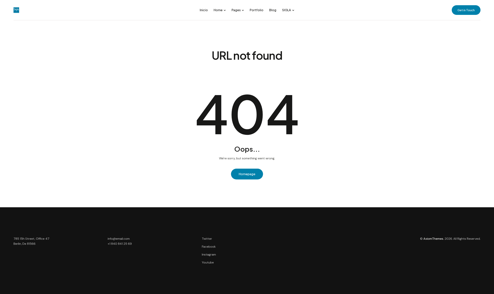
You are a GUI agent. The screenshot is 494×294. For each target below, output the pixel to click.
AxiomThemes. (433, 239)
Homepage (247, 174)
